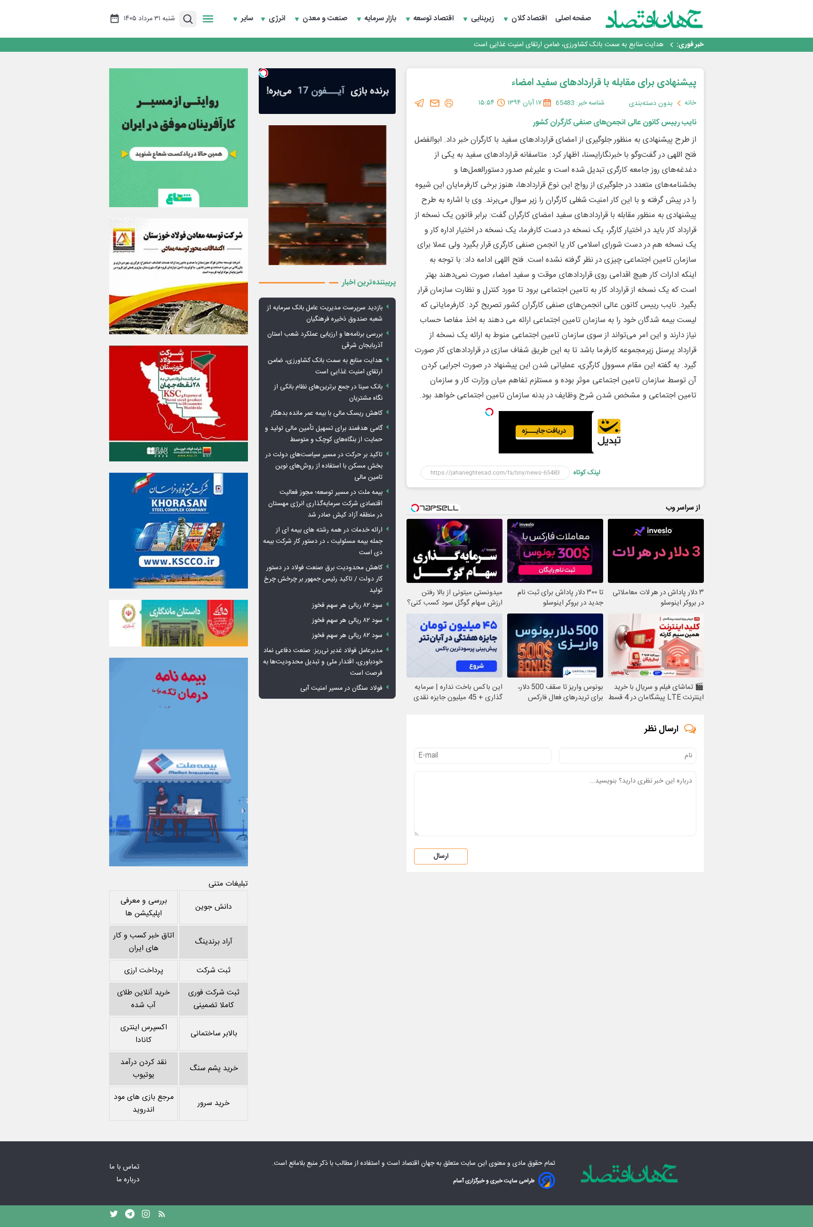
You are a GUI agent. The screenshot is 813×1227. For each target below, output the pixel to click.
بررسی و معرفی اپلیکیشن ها (143, 907)
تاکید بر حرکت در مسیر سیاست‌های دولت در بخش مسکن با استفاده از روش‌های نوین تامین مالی (324, 466)
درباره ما (128, 1180)
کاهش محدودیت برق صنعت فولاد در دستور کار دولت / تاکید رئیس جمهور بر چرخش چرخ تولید (323, 579)
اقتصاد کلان (530, 19)
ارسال (440, 856)
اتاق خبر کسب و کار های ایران (143, 942)
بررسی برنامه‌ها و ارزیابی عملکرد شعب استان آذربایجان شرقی (325, 340)
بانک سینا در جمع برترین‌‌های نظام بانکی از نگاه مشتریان (587, 44)
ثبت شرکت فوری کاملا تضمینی (213, 999)
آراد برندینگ (213, 942)
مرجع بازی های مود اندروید (144, 1103)
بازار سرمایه (381, 19)
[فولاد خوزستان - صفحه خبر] (178, 403)
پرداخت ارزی (143, 970)
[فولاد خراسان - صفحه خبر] (178, 531)
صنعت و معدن (326, 19)
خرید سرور (214, 1103)
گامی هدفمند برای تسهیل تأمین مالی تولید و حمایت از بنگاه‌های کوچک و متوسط (324, 434)
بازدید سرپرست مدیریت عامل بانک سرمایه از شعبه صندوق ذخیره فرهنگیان (325, 313)
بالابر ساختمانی (214, 1033)
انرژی (278, 19)
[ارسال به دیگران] (434, 103)
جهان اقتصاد (418, 1163)
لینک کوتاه (587, 472)
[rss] (162, 1216)
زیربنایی (483, 19)
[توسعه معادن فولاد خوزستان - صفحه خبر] (178, 276)
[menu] (208, 19)
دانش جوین (213, 907)
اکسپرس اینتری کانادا (143, 1034)
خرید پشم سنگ (214, 1068)
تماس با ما (125, 1167)
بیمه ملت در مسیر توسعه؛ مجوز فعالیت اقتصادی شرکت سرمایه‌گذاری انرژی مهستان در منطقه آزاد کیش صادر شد (325, 504)
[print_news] (449, 103)
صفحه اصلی (573, 19)
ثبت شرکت (214, 970)
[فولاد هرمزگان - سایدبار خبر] (327, 195)
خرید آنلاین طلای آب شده (143, 999)
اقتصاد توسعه (434, 19)
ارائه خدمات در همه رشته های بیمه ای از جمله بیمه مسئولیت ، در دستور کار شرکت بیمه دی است (323, 541)
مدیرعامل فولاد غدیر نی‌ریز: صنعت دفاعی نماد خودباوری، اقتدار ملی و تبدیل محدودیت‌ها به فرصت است (323, 662)
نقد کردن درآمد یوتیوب (143, 1069)
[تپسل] (489, 412)
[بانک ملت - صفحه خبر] (178, 623)
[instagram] (146, 1216)
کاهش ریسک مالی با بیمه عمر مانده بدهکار (327, 413)
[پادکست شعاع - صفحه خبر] (178, 137)
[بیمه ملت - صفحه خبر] (178, 762)
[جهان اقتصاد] (654, 18)
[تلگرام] (419, 103)
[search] (188, 19)
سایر (247, 19)
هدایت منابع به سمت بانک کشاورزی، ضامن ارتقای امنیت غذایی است (325, 366)
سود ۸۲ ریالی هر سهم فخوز (347, 605)
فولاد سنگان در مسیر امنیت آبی (341, 688)
